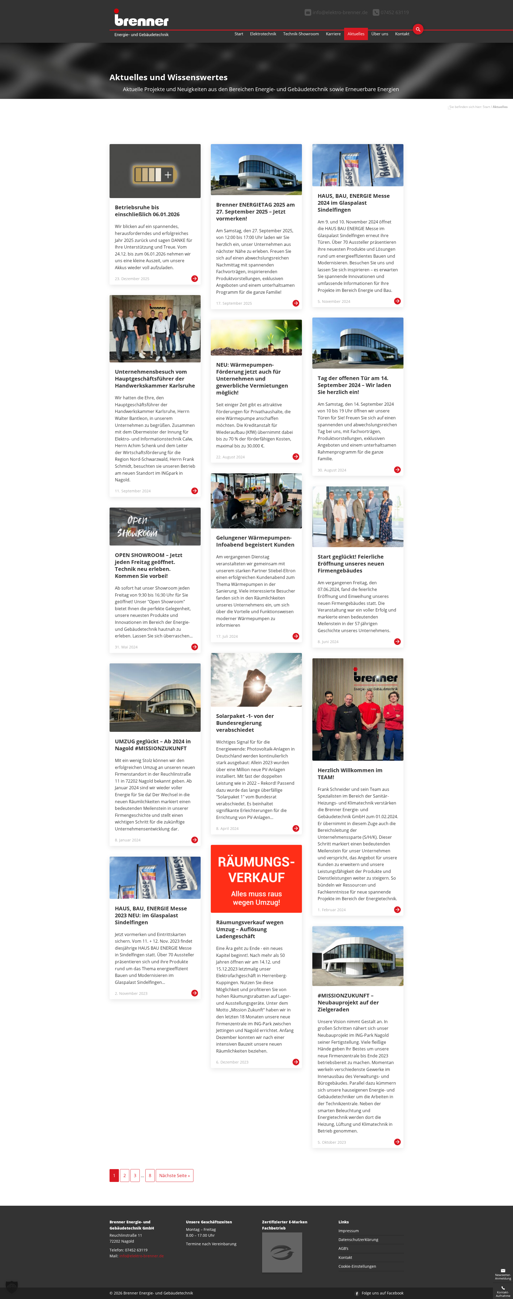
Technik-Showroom (301, 33)
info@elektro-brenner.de (141, 1255)
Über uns (379, 33)
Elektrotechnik (263, 33)
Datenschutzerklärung (358, 1239)
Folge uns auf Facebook (382, 1293)
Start (239, 33)
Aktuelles (356, 33)
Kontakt (402, 33)
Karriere (333, 33)
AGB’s (343, 1248)
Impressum (349, 1230)
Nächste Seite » (174, 1175)
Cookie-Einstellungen (357, 1266)
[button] (12, 1287)
